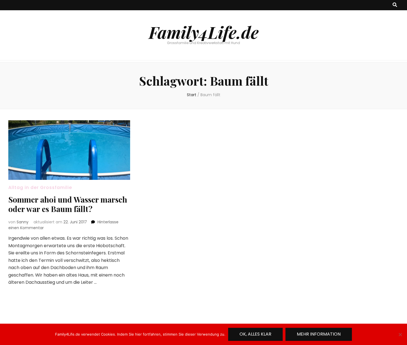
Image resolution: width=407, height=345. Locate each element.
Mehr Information (319, 334)
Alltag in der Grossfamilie (40, 187)
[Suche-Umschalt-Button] (395, 5)
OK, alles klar (255, 334)
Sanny (23, 222)
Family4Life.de (204, 32)
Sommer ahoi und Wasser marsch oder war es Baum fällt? (67, 204)
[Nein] (400, 334)
